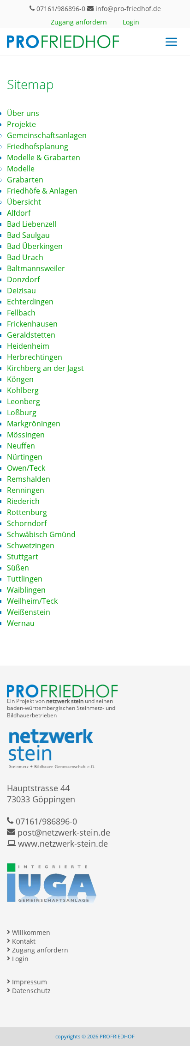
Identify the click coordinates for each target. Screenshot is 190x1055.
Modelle (21, 169)
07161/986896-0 (60, 8)
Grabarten (25, 180)
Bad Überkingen (35, 246)
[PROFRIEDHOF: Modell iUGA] (51, 895)
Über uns (23, 113)
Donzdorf (23, 279)
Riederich (23, 501)
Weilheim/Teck (32, 601)
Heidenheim (28, 346)
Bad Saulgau (28, 235)
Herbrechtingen (34, 357)
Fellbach (21, 313)
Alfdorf (18, 213)
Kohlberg (23, 390)
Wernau (21, 623)
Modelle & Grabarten (43, 157)
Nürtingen (24, 457)
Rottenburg (27, 512)
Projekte (21, 124)
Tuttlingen (24, 579)
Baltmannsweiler (36, 268)
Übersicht (24, 202)
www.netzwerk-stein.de (62, 843)
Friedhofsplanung (37, 146)
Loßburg (21, 412)
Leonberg (23, 401)
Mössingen (26, 435)
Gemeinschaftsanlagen (47, 135)
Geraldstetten (31, 335)
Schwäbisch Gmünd (41, 534)
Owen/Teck (26, 468)
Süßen (18, 568)
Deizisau (21, 290)
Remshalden (28, 479)
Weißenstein (28, 612)
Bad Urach (25, 257)
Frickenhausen (32, 324)
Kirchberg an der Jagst (45, 368)
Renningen (25, 490)
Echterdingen (30, 302)
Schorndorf (27, 523)
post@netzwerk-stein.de (62, 832)
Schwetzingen (30, 545)
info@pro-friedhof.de (127, 8)
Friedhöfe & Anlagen (42, 191)
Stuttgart (22, 557)
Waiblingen (26, 590)
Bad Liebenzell (31, 224)
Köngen (20, 379)
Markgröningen (33, 423)
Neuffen (21, 446)
